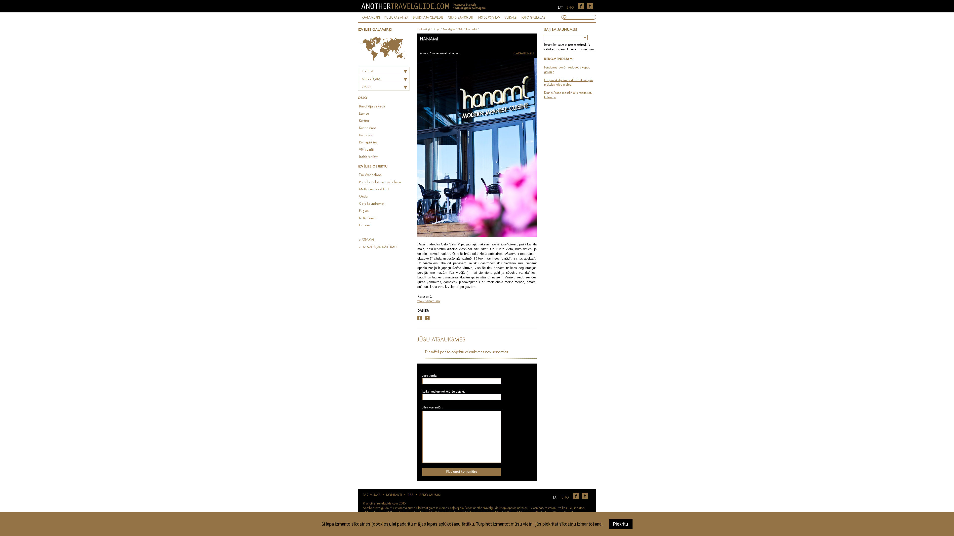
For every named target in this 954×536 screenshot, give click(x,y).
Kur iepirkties (368, 142)
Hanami (364, 225)
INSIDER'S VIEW (488, 17)
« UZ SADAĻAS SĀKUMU (378, 247)
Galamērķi (423, 29)
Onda (363, 197)
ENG (570, 7)
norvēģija (449, 29)
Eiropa (367, 71)
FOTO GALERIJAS (533, 17)
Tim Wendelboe (370, 175)
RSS (411, 495)
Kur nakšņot (367, 128)
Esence (364, 114)
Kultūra (364, 121)
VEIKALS (510, 17)
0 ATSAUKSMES (524, 53)
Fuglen (364, 211)
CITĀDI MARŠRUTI (460, 17)
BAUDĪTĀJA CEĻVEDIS (428, 17)
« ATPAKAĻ (366, 240)
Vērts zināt (366, 150)
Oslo (366, 87)
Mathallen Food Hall (374, 189)
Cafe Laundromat (371, 204)
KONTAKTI (394, 495)
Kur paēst (365, 135)
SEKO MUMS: (430, 495)
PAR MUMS (371, 495)
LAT (560, 7)
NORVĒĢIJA (371, 79)
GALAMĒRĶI (371, 17)
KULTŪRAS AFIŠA (396, 17)
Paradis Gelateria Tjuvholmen (380, 182)
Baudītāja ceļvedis (372, 106)
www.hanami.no (428, 301)
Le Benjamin (367, 218)
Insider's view (368, 157)
